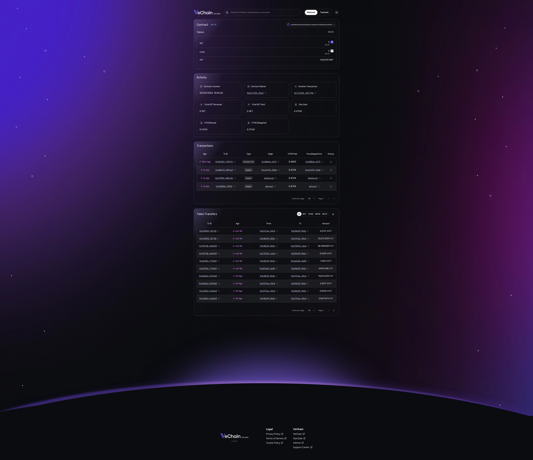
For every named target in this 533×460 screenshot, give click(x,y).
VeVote (297, 442)
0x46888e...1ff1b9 (224, 186)
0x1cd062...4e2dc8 (208, 291)
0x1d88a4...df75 (269, 162)
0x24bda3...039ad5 (208, 276)
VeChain (297, 433)
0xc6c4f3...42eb (269, 170)
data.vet (269, 186)
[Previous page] (328, 198)
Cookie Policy (273, 442)
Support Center (301, 447)
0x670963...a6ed (298, 246)
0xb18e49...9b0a (298, 231)
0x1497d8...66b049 (208, 246)
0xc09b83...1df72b (208, 231)
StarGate (297, 438)
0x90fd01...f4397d (224, 162)
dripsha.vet (269, 178)
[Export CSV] (333, 213)
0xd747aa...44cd (267, 231)
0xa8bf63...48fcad (224, 170)
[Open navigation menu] (336, 12)
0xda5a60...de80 (298, 261)
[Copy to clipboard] (334, 25)
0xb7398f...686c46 (224, 178)
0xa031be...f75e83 (208, 261)
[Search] (227, 12)
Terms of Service (274, 438)
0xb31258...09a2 (255, 92)
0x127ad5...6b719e (303, 92)
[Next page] (333, 198)
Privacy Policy (273, 433)
